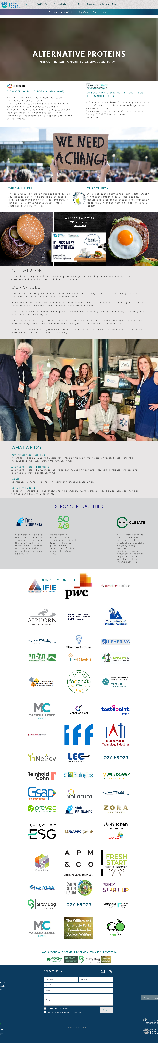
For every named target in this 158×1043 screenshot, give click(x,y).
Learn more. (52, 472)
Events (15, 478)
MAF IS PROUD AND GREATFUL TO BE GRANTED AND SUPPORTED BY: (79, 952)
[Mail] (102, 971)
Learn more (92, 117)
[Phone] (111, 971)
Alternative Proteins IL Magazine (30, 466)
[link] (54, 959)
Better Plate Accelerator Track (28, 454)
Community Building (23, 487)
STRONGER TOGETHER (79, 506)
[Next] (75, 580)
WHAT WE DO (26, 448)
